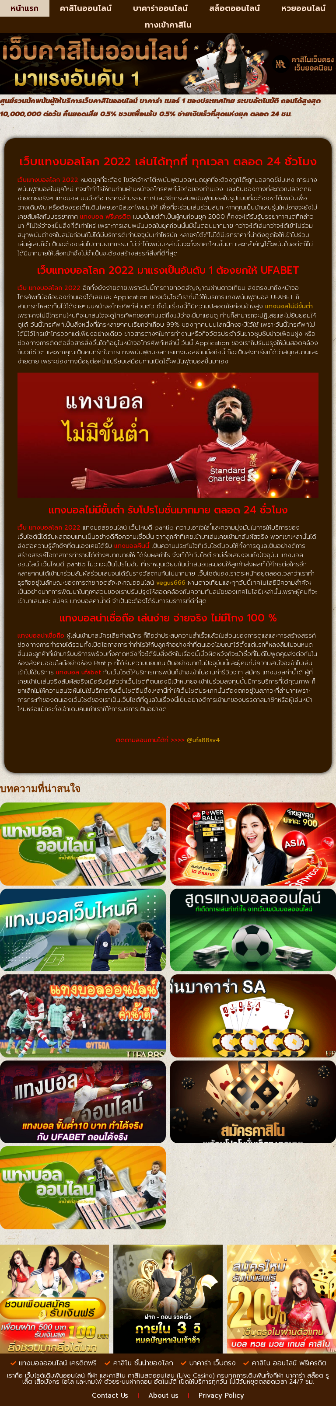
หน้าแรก (24, 8)
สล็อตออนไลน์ (234, 8)
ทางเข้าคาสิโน (168, 25)
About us (163, 1395)
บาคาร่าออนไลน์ (160, 8)
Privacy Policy (221, 1395)
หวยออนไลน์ (303, 8)
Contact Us (110, 1395)
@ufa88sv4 (203, 740)
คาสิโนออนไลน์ (86, 8)
